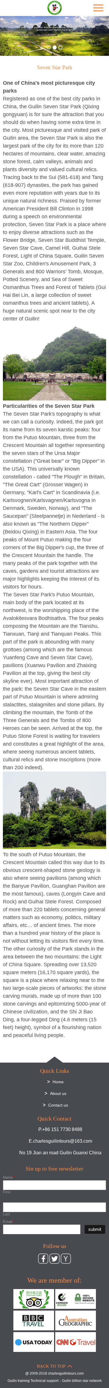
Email (8, 1221)
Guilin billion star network (82, 1381)
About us (58, 1093)
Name (8, 1177)
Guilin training (19, 1381)
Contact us (58, 1105)
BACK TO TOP (51, 1366)
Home (58, 1081)
